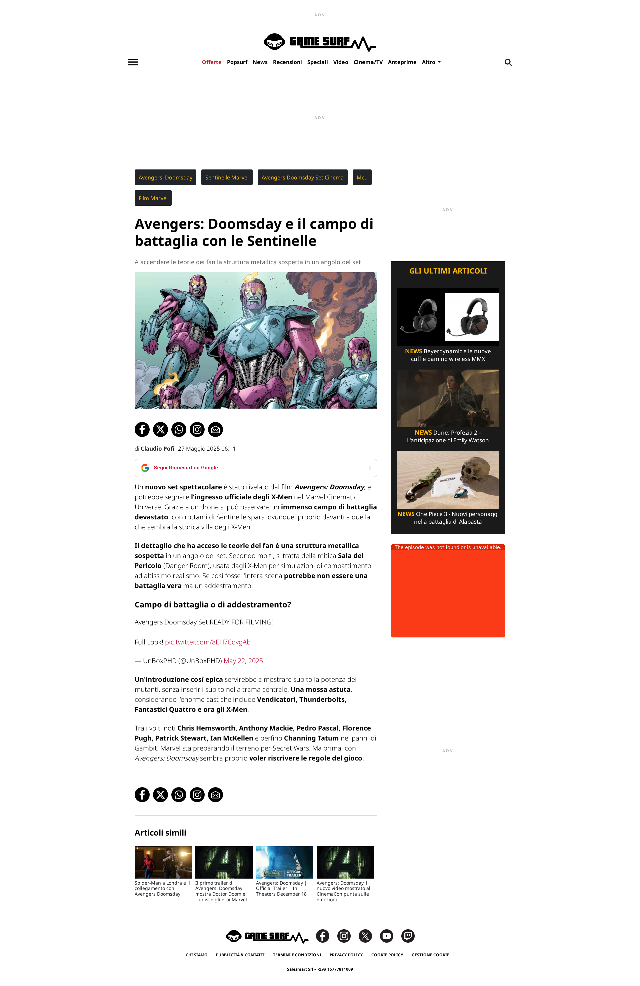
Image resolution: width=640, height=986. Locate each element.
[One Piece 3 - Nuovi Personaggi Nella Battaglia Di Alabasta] (448, 479)
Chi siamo (197, 955)
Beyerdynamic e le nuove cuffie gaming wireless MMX (448, 355)
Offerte (212, 62)
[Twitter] (369, 935)
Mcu (362, 177)
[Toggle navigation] (133, 62)
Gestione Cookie (430, 955)
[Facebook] (326, 935)
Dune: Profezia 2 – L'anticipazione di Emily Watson (448, 436)
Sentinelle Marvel (227, 177)
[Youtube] (390, 935)
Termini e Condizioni (297, 955)
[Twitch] (408, 935)
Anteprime (402, 62)
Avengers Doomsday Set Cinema (303, 177)
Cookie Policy (387, 955)
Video (340, 62)
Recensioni (287, 62)
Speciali (317, 62)
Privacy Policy (346, 955)
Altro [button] (429, 62)
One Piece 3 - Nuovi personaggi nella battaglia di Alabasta (448, 517)
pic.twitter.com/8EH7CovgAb (208, 641)
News (260, 62)
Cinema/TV (368, 62)
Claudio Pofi (158, 448)
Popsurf (237, 62)
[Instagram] (347, 935)
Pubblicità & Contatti (240, 955)
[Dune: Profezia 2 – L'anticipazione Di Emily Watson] (448, 398)
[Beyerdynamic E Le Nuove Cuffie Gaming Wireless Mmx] (448, 316)
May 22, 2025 (243, 660)
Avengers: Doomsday (165, 177)
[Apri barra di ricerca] (508, 62)
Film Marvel (153, 198)
